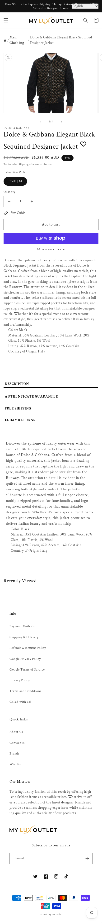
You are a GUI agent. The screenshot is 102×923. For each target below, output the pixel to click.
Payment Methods (22, 626)
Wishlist (15, 764)
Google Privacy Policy (25, 659)
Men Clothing (16, 40)
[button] (6, 20)
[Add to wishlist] (83, 144)
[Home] (5, 40)
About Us (16, 732)
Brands (14, 753)
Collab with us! (20, 702)
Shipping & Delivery (23, 637)
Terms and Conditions (25, 691)
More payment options (51, 249)
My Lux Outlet (54, 914)
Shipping (24, 164)
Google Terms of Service (27, 669)
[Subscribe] (87, 858)
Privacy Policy (19, 680)
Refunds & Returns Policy (27, 648)
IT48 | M (15, 181)
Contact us (17, 743)
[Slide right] (61, 121)
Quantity (9, 192)
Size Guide (18, 213)
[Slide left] (40, 121)
